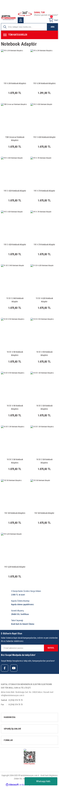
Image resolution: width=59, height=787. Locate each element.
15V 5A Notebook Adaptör (44, 513)
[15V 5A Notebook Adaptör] (44, 493)
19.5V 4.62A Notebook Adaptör (44, 300)
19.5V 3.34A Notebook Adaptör (14, 300)
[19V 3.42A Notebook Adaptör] (44, 117)
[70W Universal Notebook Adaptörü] (15, 117)
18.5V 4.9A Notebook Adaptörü (15, 353)
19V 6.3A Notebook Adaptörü (15, 83)
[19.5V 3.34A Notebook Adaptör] (15, 278)
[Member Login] (21, 20)
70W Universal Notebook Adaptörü (14, 139)
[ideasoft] (12, 784)
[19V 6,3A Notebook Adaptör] (15, 546)
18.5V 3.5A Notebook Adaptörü (44, 407)
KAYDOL (51, 648)
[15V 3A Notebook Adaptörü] (15, 493)
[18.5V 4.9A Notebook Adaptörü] (15, 331)
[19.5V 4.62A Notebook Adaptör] (44, 278)
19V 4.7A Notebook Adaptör (44, 191)
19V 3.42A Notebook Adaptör (44, 137)
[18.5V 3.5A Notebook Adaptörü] (44, 385)
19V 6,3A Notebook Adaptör (14, 567)
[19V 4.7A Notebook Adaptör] (44, 170)
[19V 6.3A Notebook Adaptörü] (15, 63)
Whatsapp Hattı (43, 781)
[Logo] (8, 17)
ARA (52, 27)
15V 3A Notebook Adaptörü (14, 513)
